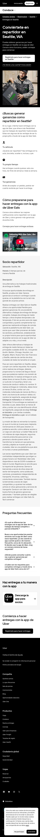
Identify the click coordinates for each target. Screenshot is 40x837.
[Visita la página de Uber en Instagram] (14, 791)
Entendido (31, 832)
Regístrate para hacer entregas (17, 631)
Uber (5, 3)
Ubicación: (7, 267)
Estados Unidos (9, 17)
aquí (27, 825)
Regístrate (29, 3)
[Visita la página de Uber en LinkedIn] (3, 791)
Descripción (7, 280)
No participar (19, 832)
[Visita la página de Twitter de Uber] (19, 791)
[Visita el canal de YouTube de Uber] (9, 791)
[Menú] (37, 3)
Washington (22, 17)
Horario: (6, 271)
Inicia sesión (18, 3)
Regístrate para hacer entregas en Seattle (17, 58)
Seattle (32, 17)
